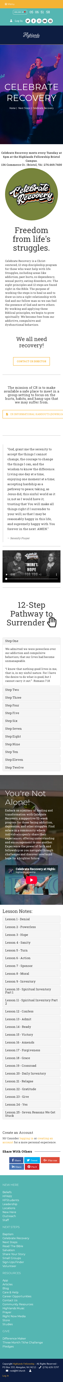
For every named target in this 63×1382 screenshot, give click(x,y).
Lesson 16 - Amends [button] (19, 1042)
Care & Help (10, 1292)
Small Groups (12, 1258)
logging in (26, 1138)
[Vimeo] (50, 20)
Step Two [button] (12, 690)
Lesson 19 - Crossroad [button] (20, 1066)
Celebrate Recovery (16, 1238)
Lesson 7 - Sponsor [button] (19, 966)
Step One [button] (11, 641)
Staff (6, 1220)
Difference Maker (14, 1338)
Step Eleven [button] (14, 760)
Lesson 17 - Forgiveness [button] (22, 1050)
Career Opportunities (17, 1296)
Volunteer (9, 1266)
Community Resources (18, 1304)
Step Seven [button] (13, 729)
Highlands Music (14, 1308)
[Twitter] (27, 20)
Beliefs (7, 1192)
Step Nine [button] (12, 744)
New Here (9, 1212)
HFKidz (7, 1196)
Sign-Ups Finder (13, 1262)
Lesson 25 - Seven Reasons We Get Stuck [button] (30, 1114)
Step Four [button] (12, 705)
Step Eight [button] (13, 736)
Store (6, 1320)
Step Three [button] (13, 697)
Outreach (9, 1216)
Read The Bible (13, 1246)
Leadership (10, 1204)
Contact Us (10, 1300)
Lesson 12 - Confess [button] (19, 1011)
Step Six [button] (11, 721)
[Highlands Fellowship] (31, 35)
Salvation (9, 1250)
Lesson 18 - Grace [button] (17, 1058)
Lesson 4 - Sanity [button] (18, 942)
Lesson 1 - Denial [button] (17, 919)
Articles (7, 1284)
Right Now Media (14, 1316)
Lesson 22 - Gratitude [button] (20, 1089)
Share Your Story (14, 1254)
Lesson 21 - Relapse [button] (19, 1081)
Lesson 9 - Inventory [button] (20, 981)
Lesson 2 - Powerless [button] (20, 927)
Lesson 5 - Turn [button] (16, 950)
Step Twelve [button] (14, 767)
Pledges (8, 1346)
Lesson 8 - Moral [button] (17, 974)
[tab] (31, 641)
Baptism (8, 1234)
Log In (19, 20)
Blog (6, 1288)
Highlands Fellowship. (24, 1363)
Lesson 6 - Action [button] (18, 958)
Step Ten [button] (11, 752)
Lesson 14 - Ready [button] (18, 1027)
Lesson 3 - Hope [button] (16, 935)
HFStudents (11, 1200)
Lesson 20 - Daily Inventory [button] (25, 1073)
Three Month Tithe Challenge (23, 1342)
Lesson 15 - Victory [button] (19, 1034)
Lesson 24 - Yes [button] (16, 1104)
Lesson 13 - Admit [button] (18, 1019)
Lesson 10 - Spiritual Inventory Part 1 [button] (28, 990)
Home (13, 108)
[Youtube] (44, 20)
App (5, 1280)
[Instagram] (39, 20)
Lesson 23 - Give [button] (17, 1097)
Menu (10, 4)
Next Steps (24, 108)
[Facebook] (33, 20)
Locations (9, 1208)
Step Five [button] (12, 713)
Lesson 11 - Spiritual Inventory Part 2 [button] (31, 1001)
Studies (8, 1324)
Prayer (7, 1312)
